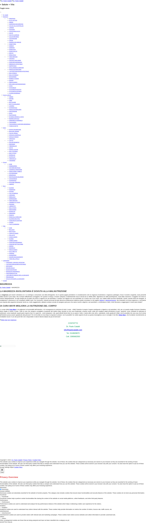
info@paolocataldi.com (73, 330)
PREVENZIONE (10, 277)
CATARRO (11, 106)
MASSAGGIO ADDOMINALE (13, 271)
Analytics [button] (2, 505)
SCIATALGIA (12, 157)
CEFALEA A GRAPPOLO (15, 135)
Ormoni (5, 162)
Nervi (4, 186)
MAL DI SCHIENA (13, 151)
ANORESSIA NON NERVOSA (16, 24)
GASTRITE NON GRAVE (15, 60)
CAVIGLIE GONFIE (13, 233)
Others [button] (2, 516)
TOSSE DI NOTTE (13, 126)
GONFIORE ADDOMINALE (15, 62)
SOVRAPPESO (12, 180)
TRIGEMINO (12, 160)
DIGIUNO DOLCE (10, 268)
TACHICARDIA (12, 122)
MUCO (10, 113)
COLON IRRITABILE (14, 36)
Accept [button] (2, 467)
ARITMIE (11, 98)
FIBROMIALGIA (13, 146)
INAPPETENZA (12, 66)
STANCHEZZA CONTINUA (15, 220)
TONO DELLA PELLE (14, 258)
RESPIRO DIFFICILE (14, 118)
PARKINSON (12, 213)
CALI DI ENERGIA (13, 193)
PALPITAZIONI (12, 115)
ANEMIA (11, 22)
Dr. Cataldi (5, 15)
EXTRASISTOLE (13, 107)
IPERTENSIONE (13, 111)
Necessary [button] (3, 487)
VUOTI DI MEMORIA (14, 224)
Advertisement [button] (4, 511)
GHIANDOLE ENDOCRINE (15, 169)
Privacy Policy (27, 460)
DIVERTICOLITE (13, 51)
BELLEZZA (11, 229)
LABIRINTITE (12, 206)
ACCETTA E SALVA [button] (6, 522)
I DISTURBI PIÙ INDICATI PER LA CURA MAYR (17, 275)
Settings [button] (7, 467)
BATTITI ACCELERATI (14, 104)
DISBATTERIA (12, 44)
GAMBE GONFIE (13, 240)
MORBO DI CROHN (14, 78)
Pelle (4, 226)
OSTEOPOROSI (13, 178)
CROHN (11, 40)
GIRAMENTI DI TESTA (14, 202)
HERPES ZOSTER (13, 149)
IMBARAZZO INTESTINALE (16, 64)
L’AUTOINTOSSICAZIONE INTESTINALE (19, 71)
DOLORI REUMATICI (14, 142)
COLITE (11, 33)
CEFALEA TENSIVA (13, 136)
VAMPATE (11, 184)
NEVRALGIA (12, 155)
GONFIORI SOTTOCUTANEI (16, 244)
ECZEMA (11, 238)
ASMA (10, 100)
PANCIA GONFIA (13, 82)
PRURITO (11, 215)
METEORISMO (12, 76)
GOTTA (11, 147)
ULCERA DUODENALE (14, 93)
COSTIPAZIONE (13, 38)
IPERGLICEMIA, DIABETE (15, 171)
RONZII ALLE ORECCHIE (15, 217)
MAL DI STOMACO (13, 75)
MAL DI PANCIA (13, 73)
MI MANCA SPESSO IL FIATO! (16, 116)
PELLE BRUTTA (13, 251)
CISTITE (11, 140)
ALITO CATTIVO (13, 20)
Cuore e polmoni (7, 95)
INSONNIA (11, 204)
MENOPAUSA (12, 175)
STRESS (11, 222)
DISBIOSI (11, 45)
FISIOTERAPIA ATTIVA (11, 273)
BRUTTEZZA (12, 231)
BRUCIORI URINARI (14, 131)
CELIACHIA (12, 29)
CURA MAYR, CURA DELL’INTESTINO (15, 262)
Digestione (5, 16)
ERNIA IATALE (12, 55)
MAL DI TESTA (12, 153)
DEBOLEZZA (12, 197)
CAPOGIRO (12, 195)
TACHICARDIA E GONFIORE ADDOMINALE (19, 124)
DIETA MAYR (9, 266)
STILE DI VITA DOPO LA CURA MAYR (15, 278)
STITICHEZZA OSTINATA (15, 91)
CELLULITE (12, 235)
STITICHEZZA (12, 87)
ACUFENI (11, 187)
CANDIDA (11, 27)
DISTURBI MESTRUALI (14, 167)
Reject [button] (12, 467)
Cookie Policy (37, 460)
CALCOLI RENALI (13, 133)
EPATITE (11, 53)
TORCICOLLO (12, 158)
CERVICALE (12, 138)
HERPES (11, 246)
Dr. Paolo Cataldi (5, 287)
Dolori (4, 127)
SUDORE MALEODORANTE (16, 257)
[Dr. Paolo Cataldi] (11, 1)
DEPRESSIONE (13, 198)
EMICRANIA (12, 144)
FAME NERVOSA (13, 56)
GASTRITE (11, 58)
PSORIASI (11, 253)
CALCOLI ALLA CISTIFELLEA (16, 25)
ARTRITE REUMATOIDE (15, 129)
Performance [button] (4, 500)
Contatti (5, 280)
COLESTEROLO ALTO (14, 31)
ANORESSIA (12, 189)
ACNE (10, 164)
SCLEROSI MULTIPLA (14, 218)
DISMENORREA (13, 166)
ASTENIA (11, 191)
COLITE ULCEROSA (14, 35)
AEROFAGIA (12, 18)
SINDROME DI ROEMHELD (16, 120)
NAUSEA (11, 80)
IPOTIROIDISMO (13, 173)
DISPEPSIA (12, 47)
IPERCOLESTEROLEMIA (15, 69)
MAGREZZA (12, 248)
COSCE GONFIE (13, 237)
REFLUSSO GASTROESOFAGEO (17, 84)
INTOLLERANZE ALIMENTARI (16, 67)
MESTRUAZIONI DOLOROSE (16, 177)
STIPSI (10, 86)
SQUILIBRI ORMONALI (14, 182)
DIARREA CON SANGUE (15, 42)
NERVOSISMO (12, 209)
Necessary (5, 489)
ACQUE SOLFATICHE (11, 269)
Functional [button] (3, 495)
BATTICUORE (12, 102)
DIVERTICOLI (12, 49)
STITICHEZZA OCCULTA (15, 89)
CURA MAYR (6, 260)
